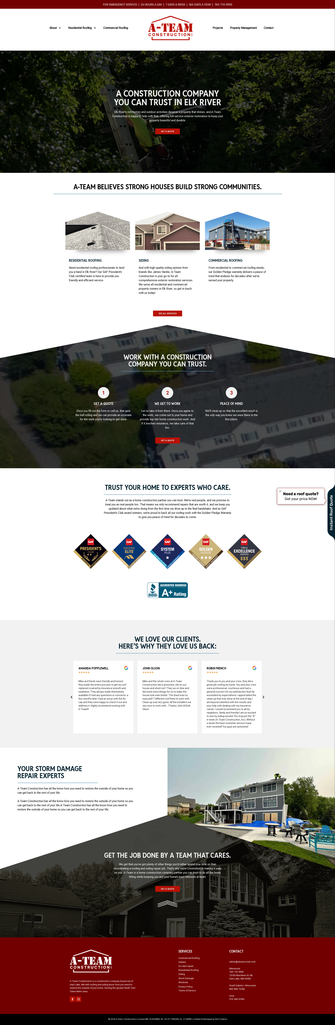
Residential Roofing (80, 28)
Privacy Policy (185, 986)
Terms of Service (187, 990)
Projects (218, 28)
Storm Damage (186, 978)
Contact (268, 28)
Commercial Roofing (115, 28)
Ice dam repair (185, 966)
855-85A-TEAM (237, 989)
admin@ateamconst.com (242, 961)
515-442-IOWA (236, 999)
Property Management (243, 28)
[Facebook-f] (72, 999)
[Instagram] (78, 999)
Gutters (182, 962)
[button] (71, 697)
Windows (183, 982)
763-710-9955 (223, 4)
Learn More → (97, 238)
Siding (181, 974)
